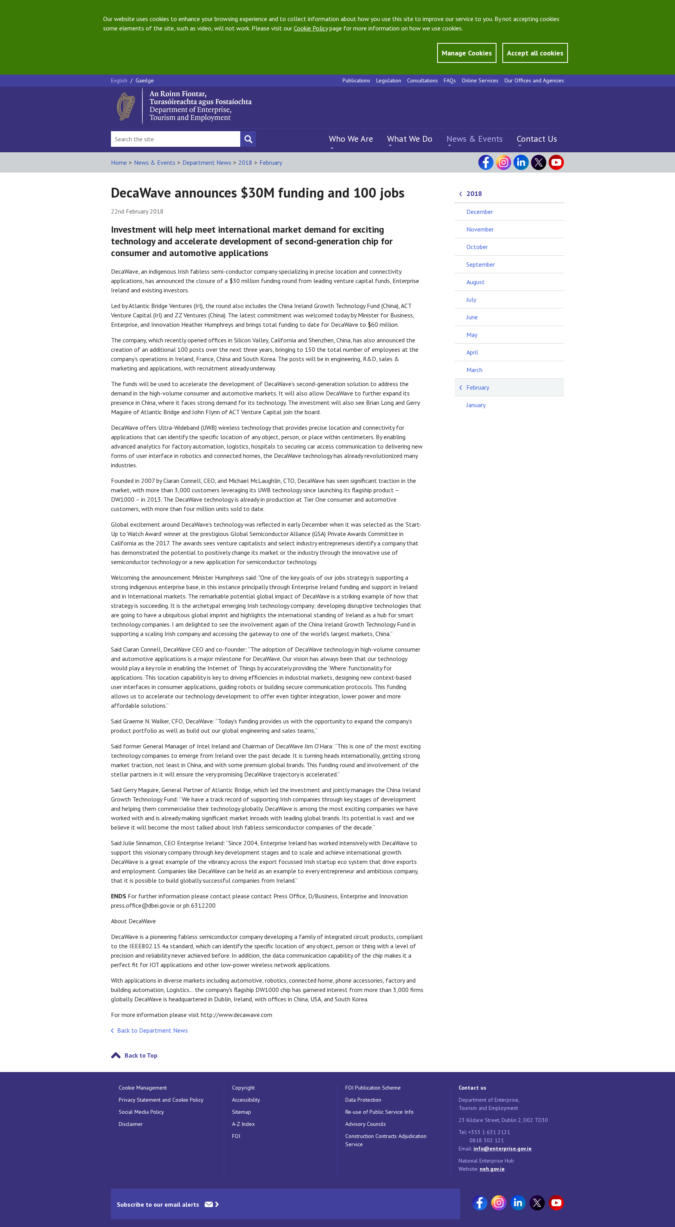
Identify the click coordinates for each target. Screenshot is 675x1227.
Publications (356, 80)
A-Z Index (243, 1123)
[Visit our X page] (538, 162)
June (472, 317)
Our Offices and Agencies (534, 80)
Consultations (422, 80)
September (480, 264)
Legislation (388, 80)
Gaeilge (145, 80)
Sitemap (241, 1111)
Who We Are (351, 138)
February (270, 162)
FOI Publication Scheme (373, 1087)
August (475, 282)
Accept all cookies (535, 52)
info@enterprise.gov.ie (502, 1148)
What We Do (409, 138)
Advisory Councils (365, 1123)
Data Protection (363, 1099)
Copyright (243, 1087)
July (471, 299)
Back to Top (141, 1055)
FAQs (450, 80)
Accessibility (246, 1099)
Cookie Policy (311, 28)
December (479, 211)
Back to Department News (152, 1030)
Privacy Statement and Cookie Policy (161, 1099)
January (476, 405)
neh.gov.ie (492, 1168)
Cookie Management (143, 1087)
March (474, 370)
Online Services (480, 80)
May (471, 334)
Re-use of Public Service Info (379, 1111)
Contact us (472, 1087)
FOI (236, 1136)
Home (119, 162)
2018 (245, 162)
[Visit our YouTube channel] (556, 162)
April (472, 352)
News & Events (474, 138)
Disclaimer (131, 1123)
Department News (206, 162)
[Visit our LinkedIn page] (521, 162)
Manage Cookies (467, 52)
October (477, 247)
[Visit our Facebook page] (486, 162)
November (480, 229)
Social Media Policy (141, 1111)
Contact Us (537, 138)
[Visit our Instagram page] (503, 162)
